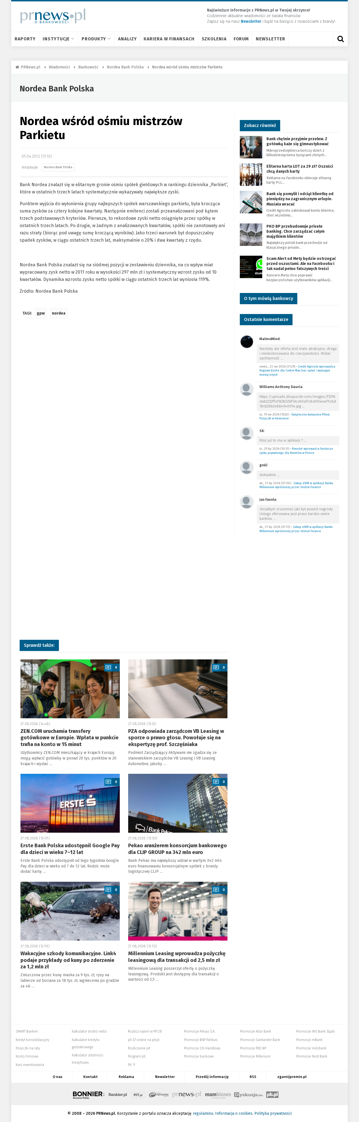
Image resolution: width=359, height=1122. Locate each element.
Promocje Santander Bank (260, 1040)
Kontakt (90, 1077)
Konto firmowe (27, 1056)
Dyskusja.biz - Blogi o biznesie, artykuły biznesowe (248, 1093)
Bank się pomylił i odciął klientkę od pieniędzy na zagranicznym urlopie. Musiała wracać (299, 198)
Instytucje (56, 38)
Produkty (94, 38)
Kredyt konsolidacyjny (32, 1040)
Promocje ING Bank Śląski (315, 1031)
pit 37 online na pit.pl (143, 1040)
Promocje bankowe (199, 1056)
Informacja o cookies (233, 1113)
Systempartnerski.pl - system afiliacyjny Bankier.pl (159, 1093)
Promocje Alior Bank (255, 1031)
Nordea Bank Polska (57, 89)
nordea (58, 313)
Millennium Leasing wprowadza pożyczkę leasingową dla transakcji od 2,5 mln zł (176, 956)
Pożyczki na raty (28, 1048)
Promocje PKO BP (253, 1048)
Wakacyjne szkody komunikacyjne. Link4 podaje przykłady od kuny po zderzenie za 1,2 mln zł (68, 960)
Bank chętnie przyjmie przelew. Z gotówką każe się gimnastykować (297, 141)
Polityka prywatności (273, 1113)
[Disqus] (124, 406)
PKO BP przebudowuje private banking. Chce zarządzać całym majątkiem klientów (295, 231)
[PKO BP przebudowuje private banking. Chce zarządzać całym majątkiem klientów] (251, 234)
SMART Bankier (27, 1031)
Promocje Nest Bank (311, 1056)
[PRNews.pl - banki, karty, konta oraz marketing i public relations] (50, 16)
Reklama (126, 1077)
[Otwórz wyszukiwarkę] (340, 39)
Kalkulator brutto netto (89, 1031)
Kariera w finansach (169, 38)
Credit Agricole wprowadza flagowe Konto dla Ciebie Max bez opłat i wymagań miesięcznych (297, 371)
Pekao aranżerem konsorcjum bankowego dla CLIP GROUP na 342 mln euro (177, 848)
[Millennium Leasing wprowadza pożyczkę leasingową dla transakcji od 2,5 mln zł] (177, 911)
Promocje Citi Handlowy (202, 1048)
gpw (41, 313)
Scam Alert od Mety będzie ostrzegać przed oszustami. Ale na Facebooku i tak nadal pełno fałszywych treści (301, 263)
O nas (57, 1077)
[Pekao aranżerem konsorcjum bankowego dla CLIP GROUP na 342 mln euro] (177, 803)
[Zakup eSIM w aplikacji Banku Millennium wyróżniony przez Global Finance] (247, 467)
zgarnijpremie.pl (292, 1077)
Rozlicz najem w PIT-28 (145, 1031)
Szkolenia (214, 38)
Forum (241, 38)
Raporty (25, 38)
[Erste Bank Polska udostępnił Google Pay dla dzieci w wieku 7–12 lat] (70, 803)
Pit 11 (131, 1065)
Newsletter (270, 38)
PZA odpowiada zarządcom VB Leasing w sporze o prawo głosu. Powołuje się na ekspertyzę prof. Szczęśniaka (176, 737)
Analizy (127, 38)
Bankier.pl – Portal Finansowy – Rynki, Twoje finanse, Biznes (117, 1093)
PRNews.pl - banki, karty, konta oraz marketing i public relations (187, 1093)
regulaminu (203, 1113)
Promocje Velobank (311, 1048)
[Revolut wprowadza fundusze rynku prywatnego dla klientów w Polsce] (247, 433)
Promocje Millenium (255, 1056)
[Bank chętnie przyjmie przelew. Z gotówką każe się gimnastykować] (251, 146)
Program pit (137, 1056)
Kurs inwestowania (30, 1065)
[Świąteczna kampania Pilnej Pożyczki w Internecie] (247, 389)
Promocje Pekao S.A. (199, 1031)
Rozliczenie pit (139, 1048)
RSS (253, 1077)
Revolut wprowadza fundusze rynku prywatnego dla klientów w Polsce (296, 451)
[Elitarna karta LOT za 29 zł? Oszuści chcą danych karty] (251, 174)
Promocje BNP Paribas (200, 1040)
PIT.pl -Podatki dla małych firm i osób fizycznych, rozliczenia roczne (138, 1093)
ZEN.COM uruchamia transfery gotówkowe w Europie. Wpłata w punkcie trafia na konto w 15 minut (69, 737)
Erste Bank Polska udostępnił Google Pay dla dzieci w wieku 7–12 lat (70, 848)
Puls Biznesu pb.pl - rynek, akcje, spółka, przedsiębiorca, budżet (272, 1093)
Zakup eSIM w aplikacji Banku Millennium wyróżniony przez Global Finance (296, 485)
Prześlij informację (212, 1077)
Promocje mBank (309, 1040)
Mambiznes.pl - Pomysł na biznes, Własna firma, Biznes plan (218, 1093)
